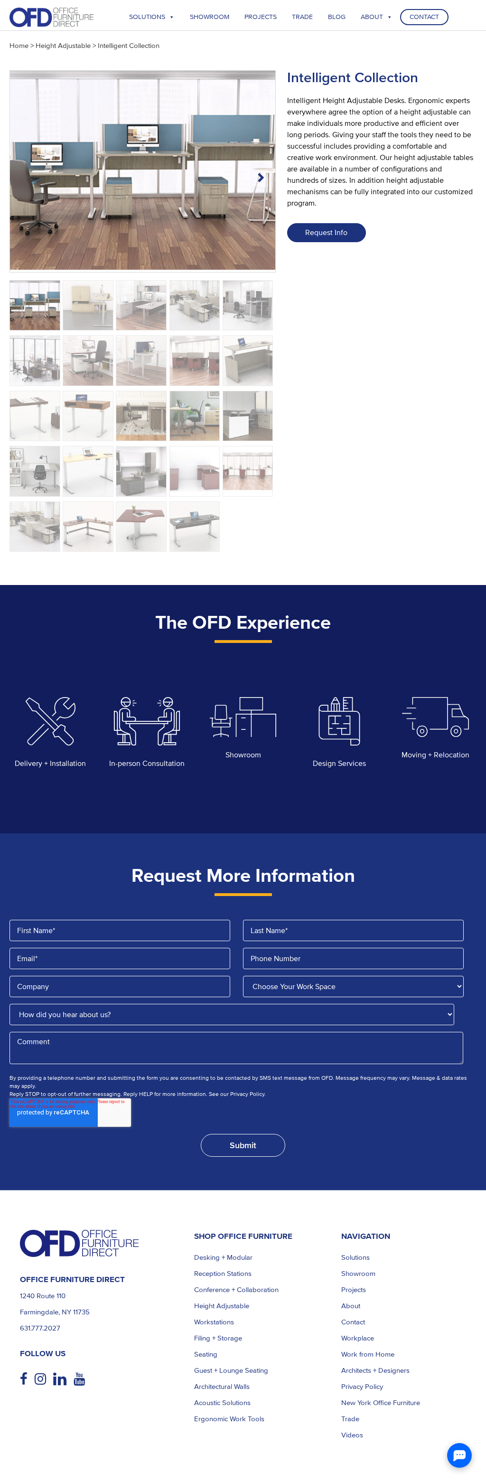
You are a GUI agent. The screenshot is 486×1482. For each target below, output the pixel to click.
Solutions (147, 17)
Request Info (326, 232)
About (372, 17)
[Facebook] (27, 1379)
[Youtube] (83, 1379)
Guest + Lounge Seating (231, 1370)
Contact (424, 17)
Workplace (357, 1338)
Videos (352, 1435)
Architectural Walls (222, 1386)
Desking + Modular (223, 1257)
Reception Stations (223, 1273)
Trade (350, 1419)
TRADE (302, 17)
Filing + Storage (218, 1338)
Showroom (209, 17)
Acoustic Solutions (222, 1402)
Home (18, 45)
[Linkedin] (63, 1379)
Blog (337, 17)
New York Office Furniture (380, 1402)
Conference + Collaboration (236, 1289)
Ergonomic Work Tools (229, 1419)
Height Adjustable (63, 45)
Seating (205, 1354)
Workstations (214, 1322)
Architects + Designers (375, 1370)
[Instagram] (44, 1379)
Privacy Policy (362, 1386)
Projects (260, 17)
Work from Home (367, 1354)
